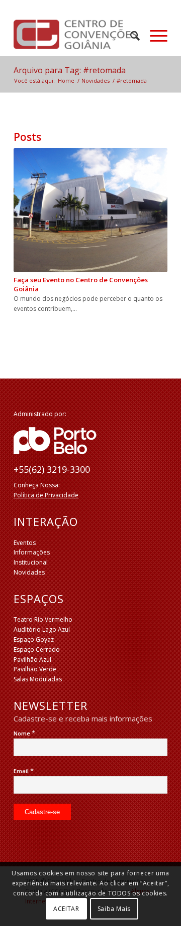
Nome (24, 733)
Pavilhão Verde (35, 669)
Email (24, 771)
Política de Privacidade (46, 495)
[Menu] (153, 36)
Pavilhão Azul (32, 659)
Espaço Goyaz (34, 639)
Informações (32, 552)
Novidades (29, 572)
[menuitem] (130, 36)
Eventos (25, 542)
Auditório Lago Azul (42, 629)
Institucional (31, 562)
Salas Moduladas (38, 679)
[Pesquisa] (130, 36)
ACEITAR (66, 908)
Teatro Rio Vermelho (43, 619)
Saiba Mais (114, 908)
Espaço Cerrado (37, 649)
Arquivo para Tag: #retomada (70, 70)
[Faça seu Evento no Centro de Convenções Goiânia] (90, 210)
